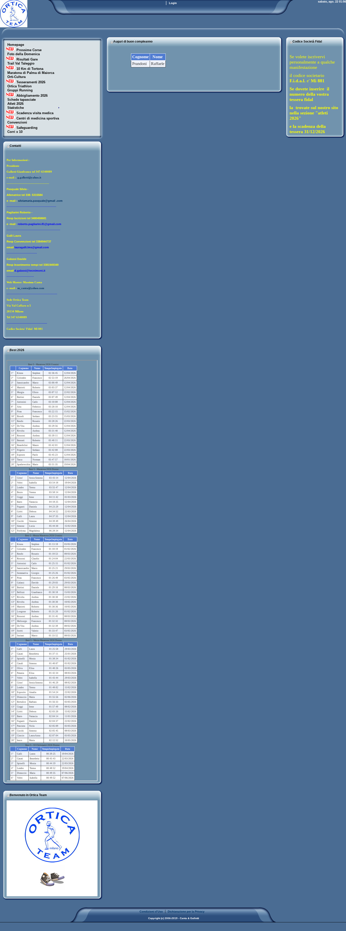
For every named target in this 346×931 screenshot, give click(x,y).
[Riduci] (8, 146)
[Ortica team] (13, 26)
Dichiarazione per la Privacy (186, 911)
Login (173, 3)
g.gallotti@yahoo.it (29, 177)
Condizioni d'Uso (151, 911)
